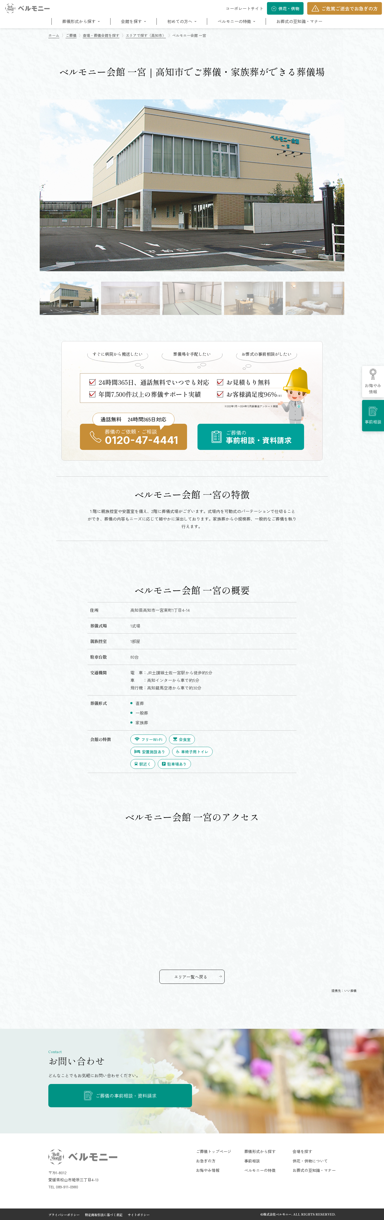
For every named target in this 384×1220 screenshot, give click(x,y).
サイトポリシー (139, 1214)
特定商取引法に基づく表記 (104, 1214)
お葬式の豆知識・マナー (299, 21)
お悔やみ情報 (373, 388)
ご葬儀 (71, 35)
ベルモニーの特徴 (260, 1170)
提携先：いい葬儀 (344, 990)
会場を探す (302, 1151)
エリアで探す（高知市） (146, 35)
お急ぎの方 (206, 1160)
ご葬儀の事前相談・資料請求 (125, 1095)
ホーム (53, 35)
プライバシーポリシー (64, 1214)
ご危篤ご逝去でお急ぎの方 (349, 8)
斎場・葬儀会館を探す (101, 35)
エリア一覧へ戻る (190, 977)
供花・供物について (310, 1160)
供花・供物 (288, 8)
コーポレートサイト (244, 8)
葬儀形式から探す (260, 1151)
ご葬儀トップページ (213, 1151)
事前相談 (373, 422)
